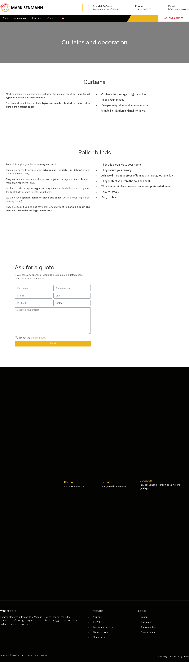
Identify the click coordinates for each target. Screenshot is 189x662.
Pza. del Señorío (102, 6)
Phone (139, 6)
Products (36, 18)
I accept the (31, 337)
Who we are (20, 18)
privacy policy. (38, 337)
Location (146, 480)
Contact (51, 18)
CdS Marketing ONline (178, 656)
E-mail (172, 6)
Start (5, 18)
